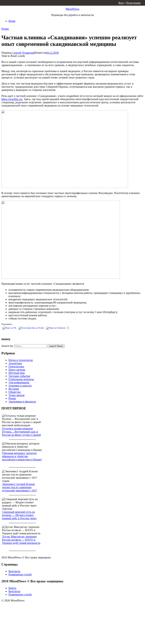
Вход (121, 2)
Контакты (14, 571)
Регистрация (133, 2)
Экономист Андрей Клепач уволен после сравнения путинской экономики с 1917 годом (19, 489)
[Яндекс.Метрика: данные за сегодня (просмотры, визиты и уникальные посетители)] (29, 606)
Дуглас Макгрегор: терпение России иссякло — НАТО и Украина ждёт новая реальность (21, 539)
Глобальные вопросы (21, 379)
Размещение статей (20, 574)
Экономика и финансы (22, 401)
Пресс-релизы (16, 369)
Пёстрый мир (16, 372)
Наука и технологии (20, 360)
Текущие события (19, 376)
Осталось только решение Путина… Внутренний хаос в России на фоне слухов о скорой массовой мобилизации (21, 433)
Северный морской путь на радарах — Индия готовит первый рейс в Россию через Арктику (19, 516)
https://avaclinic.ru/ (11, 99)
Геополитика (16, 366)
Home (11, 20)
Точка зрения (16, 395)
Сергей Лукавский (23, 52)
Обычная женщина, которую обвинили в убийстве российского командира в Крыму (22, 456)
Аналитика (15, 363)
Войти (12, 588)
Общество (14, 391)
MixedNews (72, 8)
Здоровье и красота (20, 385)
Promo (5, 28)
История (13, 388)
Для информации (18, 382)
